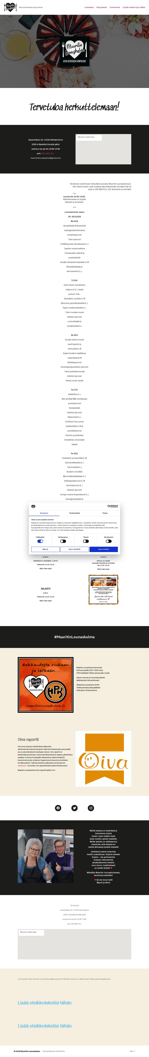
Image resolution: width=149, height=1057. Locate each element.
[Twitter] (74, 808)
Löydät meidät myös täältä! (134, 7)
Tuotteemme (114, 7)
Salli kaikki (103, 549)
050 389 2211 (47, 153)
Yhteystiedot (101, 7)
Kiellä (45, 549)
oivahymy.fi (22, 766)
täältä (53, 770)
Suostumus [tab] (44, 513)
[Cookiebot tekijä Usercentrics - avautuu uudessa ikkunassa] (109, 506)
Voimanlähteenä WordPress (53, 1051)
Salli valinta (74, 549)
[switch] (63, 541)
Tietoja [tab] (104, 513)
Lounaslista (89, 7)
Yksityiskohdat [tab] (74, 513)
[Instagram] (91, 808)
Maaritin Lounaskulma (30, 1051)
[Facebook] (58, 808)
